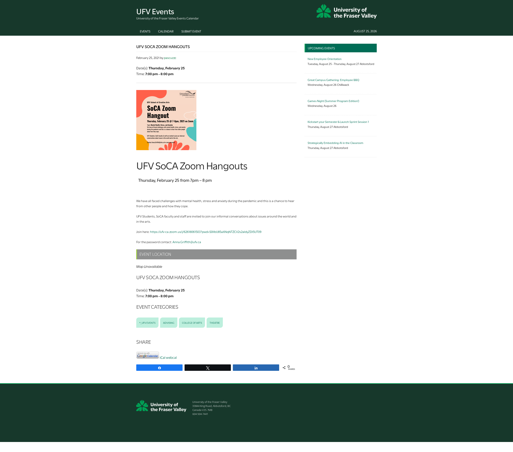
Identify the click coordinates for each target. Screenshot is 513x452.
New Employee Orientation (324, 59)
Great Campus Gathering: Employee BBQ (333, 80)
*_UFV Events (147, 322)
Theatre (215, 322)
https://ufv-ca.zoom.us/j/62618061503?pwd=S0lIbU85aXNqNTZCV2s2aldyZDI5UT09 (205, 231)
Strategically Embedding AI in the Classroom (335, 143)
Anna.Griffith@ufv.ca (187, 242)
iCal (162, 357)
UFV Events (155, 10)
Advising (168, 322)
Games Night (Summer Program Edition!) (333, 101)
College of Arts (192, 322)
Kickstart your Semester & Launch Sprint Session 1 (338, 121)
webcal (171, 357)
